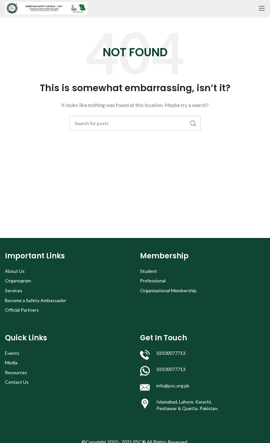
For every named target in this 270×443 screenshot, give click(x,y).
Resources (16, 372)
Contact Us (17, 382)
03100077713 (170, 353)
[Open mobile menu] (261, 8)
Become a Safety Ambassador (35, 300)
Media (11, 362)
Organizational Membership (168, 290)
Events (12, 353)
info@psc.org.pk (172, 385)
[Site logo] (46, 8)
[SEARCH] (193, 123)
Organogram (18, 280)
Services (13, 290)
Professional (153, 280)
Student (148, 271)
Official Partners (22, 310)
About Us (15, 271)
